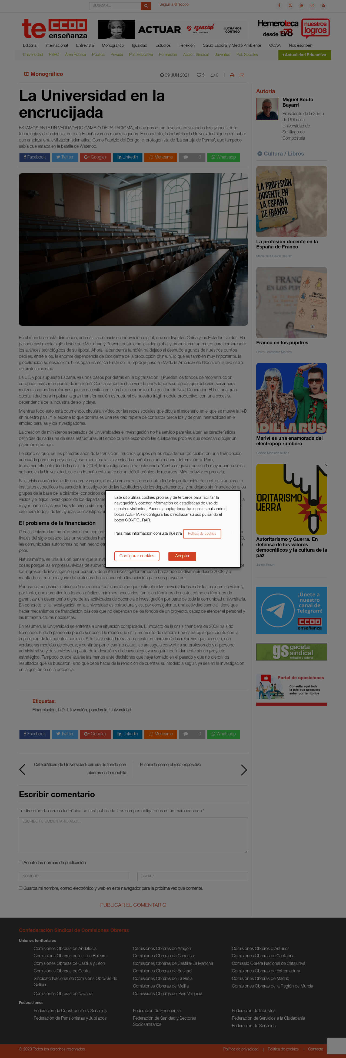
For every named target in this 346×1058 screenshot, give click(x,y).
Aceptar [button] (182, 556)
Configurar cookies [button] (136, 556)
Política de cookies (202, 533)
